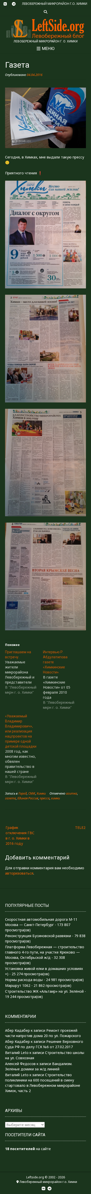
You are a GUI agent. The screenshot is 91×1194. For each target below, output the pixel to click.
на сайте (28, 1148)
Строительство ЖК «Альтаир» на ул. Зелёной (44, 991)
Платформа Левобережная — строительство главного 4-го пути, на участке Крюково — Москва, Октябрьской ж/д (44, 952)
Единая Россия (27, 798)
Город (22, 793)
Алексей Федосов (20, 1063)
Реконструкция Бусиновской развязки (38, 935)
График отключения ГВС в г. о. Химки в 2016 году (20, 835)
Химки (41, 793)
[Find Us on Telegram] (13, 4)
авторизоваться (19, 873)
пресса (45, 798)
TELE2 (80, 827)
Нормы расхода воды (24, 979)
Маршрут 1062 (17, 985)
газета (10, 798)
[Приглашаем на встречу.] (24, 672)
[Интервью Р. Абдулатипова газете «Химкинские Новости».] (62, 679)
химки (55, 798)
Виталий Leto (17, 1052)
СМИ (31, 793)
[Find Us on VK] (5, 4)
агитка (71, 793)
